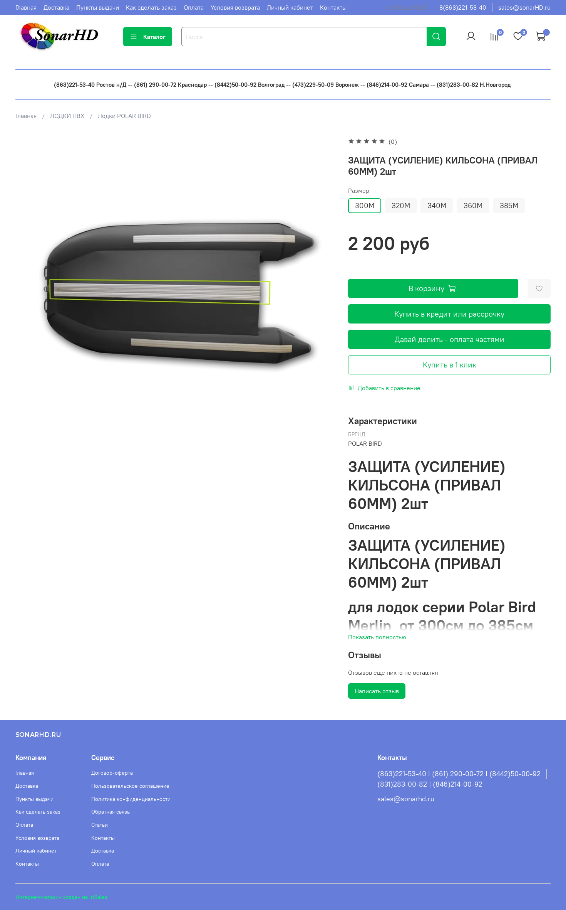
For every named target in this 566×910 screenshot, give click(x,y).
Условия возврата (235, 7)
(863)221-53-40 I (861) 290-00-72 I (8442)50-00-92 (459, 774)
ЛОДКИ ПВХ (67, 116)
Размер (358, 190)
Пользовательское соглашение (130, 785)
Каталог (154, 36)
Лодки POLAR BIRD (124, 116)
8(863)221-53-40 (462, 7)
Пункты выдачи (97, 7)
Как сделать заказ (151, 7)
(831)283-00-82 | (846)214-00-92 (429, 784)
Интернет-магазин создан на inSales (61, 896)
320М (401, 205)
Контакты (333, 7)
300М (364, 205)
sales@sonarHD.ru (524, 7)
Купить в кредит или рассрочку (449, 313)
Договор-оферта (112, 772)
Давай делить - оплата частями (449, 339)
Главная (26, 7)
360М (473, 205)
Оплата (194, 7)
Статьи (99, 824)
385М (509, 205)
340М (436, 205)
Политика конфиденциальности (131, 798)
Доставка (56, 7)
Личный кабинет (290, 7)
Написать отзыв (377, 691)
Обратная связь (110, 811)
